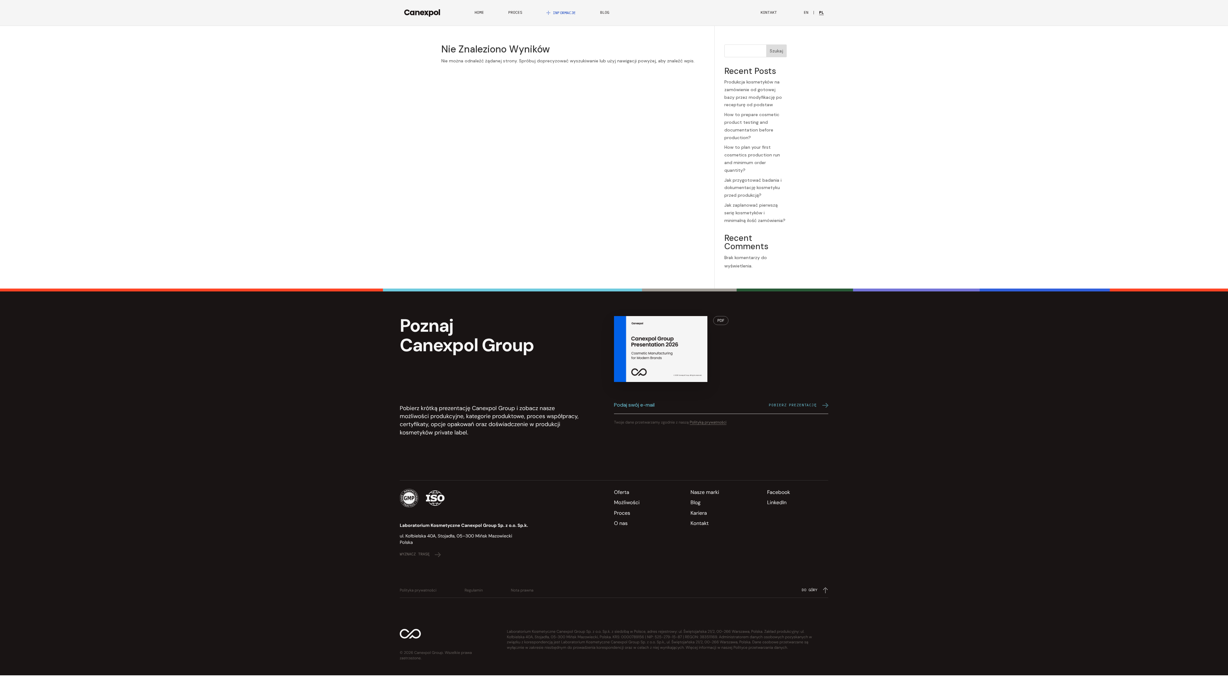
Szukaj (776, 51)
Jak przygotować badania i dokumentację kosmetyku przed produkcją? (753, 187)
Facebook (778, 492)
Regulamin (474, 590)
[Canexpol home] (422, 13)
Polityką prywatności (708, 422)
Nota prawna (522, 590)
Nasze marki (704, 492)
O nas (621, 523)
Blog (604, 13)
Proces (515, 13)
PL (821, 13)
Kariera (698, 513)
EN (806, 13)
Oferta (621, 492)
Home (479, 13)
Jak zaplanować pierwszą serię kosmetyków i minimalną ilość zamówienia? (754, 212)
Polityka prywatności (418, 590)
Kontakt (768, 13)
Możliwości (627, 502)
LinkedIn (777, 502)
